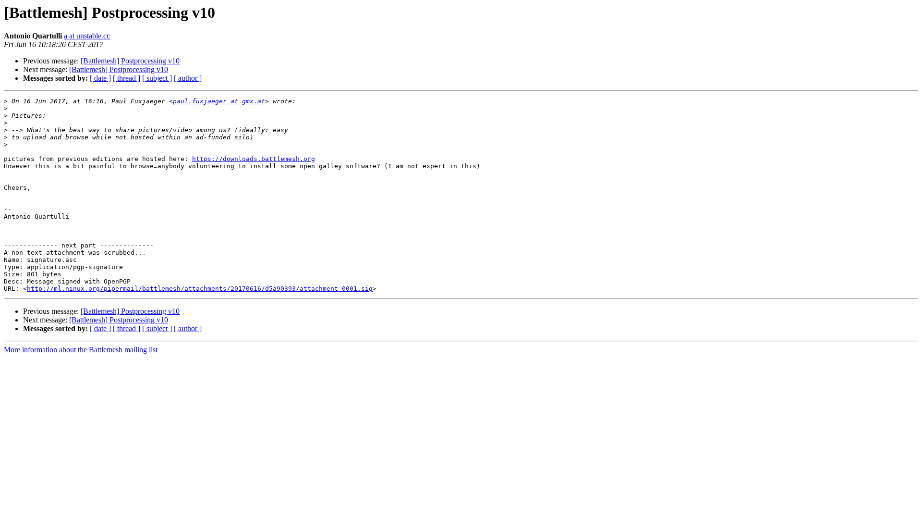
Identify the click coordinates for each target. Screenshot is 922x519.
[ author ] (188, 78)
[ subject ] (157, 78)
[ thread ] (126, 78)
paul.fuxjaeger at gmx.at (219, 101)
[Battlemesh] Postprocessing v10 (130, 61)
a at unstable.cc (87, 36)
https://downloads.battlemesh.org (253, 158)
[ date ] (100, 78)
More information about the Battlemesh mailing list (81, 350)
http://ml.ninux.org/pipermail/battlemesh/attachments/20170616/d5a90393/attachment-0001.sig (200, 288)
